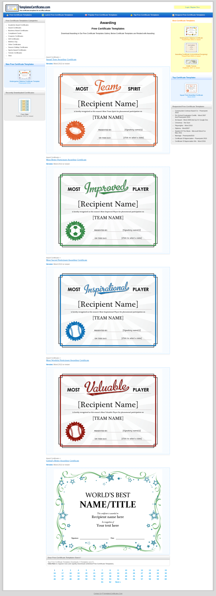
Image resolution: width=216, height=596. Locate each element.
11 (134, 570)
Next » (118, 582)
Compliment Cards (14, 33)
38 (110, 576)
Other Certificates (14, 44)
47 (63, 579)
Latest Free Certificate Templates (59, 15)
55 (126, 579)
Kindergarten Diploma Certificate (191, 38)
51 (94, 579)
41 (134, 576)
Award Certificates (14, 28)
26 (134, 573)
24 (118, 573)
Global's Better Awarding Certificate (62, 461)
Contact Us (98, 593)
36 (94, 576)
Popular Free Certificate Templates (102, 15)
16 (55, 573)
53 (110, 579)
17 (63, 573)
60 (166, 579)
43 (150, 576)
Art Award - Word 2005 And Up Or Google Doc (191, 120)
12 (142, 570)
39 (118, 576)
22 (102, 573)
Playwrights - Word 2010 (183, 125)
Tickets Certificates (15, 53)
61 (102, 582)
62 (110, 582)
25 (126, 573)
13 (150, 570)
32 (63, 576)
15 (166, 570)
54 (118, 579)
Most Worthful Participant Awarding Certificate (67, 360)
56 (134, 579)
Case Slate (25, 114)
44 (158, 576)
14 (158, 570)
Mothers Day (12, 42)
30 (166, 573)
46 (55, 579)
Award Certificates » (53, 57)
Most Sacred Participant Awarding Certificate (66, 260)
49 (78, 579)
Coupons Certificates (15, 36)
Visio (10, 56)
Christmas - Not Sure (182, 123)
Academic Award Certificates (18, 25)
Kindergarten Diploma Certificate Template (25, 81)
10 (126, 570)
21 (94, 573)
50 (86, 579)
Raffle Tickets (191, 66)
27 (142, 573)
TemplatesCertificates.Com (112, 593)
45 (166, 576)
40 (126, 576)
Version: (49, 64)
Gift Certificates (13, 39)
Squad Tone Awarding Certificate (61, 59)
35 (86, 576)
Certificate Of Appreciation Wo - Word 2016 (190, 141)
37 (102, 576)
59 (158, 579)
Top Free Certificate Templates (146, 15)
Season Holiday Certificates (18, 47)
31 (55, 576)
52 (102, 579)
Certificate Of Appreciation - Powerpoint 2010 (191, 138)
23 (110, 573)
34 (78, 576)
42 (142, 576)
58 (150, 579)
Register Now (195, 7)
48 (71, 579)
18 (71, 573)
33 (71, 576)
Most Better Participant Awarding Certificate (66, 160)
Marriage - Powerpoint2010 (184, 135)
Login (187, 7)
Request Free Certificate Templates (190, 15)
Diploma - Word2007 (182, 128)
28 (150, 573)
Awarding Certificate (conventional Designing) (191, 54)
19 (78, 573)
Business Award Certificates (18, 30)
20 (86, 573)
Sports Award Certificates (17, 50)
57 (142, 579)
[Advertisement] (108, 43)
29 (158, 573)
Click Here (52, 564)
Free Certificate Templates (21, 15)
